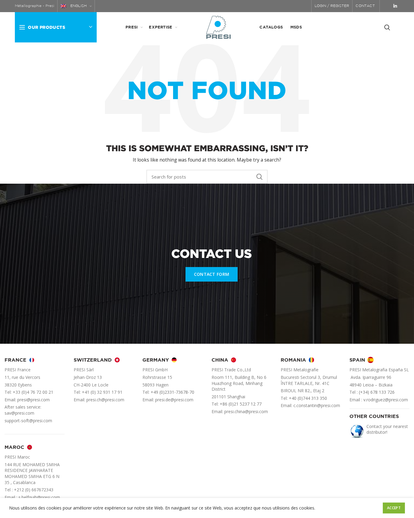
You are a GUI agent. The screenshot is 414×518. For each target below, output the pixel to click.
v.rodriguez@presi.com (385, 400)
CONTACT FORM (211, 274)
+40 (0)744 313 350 (308, 398)
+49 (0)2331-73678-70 (172, 392)
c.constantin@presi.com (316, 405)
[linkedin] (395, 6)
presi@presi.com (33, 400)
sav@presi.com (19, 413)
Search (259, 177)
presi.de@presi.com (174, 400)
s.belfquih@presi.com (39, 497)
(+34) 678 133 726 (377, 392)
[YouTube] (387, 6)
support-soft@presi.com (28, 420)
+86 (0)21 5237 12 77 (241, 404)
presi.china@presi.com (246, 411)
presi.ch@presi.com (105, 400)
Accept (394, 507)
